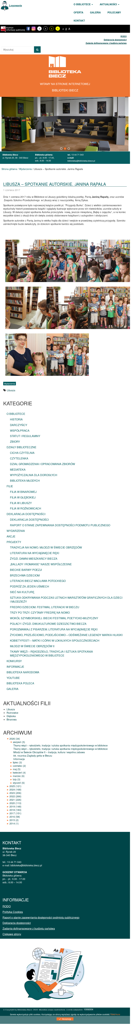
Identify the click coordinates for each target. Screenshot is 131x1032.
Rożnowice (12, 712)
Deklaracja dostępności (115, 39)
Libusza (11, 390)
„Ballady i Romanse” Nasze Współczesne (41, 564)
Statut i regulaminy (25, 436)
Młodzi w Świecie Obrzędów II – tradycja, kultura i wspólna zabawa (49, 752)
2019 (15, 806)
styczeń (19, 782)
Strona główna (9, 169)
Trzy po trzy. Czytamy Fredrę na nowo (40, 612)
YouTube (13, 678)
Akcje (11, 536)
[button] (61, 148)
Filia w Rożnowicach (25, 508)
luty (16, 779)
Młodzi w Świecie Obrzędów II (32, 646)
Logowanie (15, 5)
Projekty (14, 542)
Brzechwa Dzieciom (25, 575)
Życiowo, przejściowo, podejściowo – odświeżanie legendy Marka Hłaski (66, 635)
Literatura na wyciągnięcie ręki (34, 553)
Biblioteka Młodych (25, 481)
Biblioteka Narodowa (23, 672)
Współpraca (19, 430)
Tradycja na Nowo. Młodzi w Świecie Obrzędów (46, 547)
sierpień (19, 742)
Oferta (78, 12)
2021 (15, 799)
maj (16, 769)
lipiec (17, 762)
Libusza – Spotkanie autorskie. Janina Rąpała (54, 184)
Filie (10, 486)
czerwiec (19, 765)
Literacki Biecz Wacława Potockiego (38, 581)
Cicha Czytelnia (22, 453)
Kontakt (79, 20)
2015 (14, 820)
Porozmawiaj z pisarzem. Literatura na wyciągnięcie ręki (53, 629)
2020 (15, 803)
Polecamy (114, 12)
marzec (19, 776)
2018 (15, 810)
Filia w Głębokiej (23, 497)
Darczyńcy (18, 425)
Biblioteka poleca (20, 683)
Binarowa (12, 719)
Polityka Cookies (13, 912)
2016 (14, 816)
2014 (14, 823)
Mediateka (18, 469)
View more (115, 1014)
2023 (15, 793)
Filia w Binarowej (23, 492)
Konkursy (14, 661)
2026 (14, 738)
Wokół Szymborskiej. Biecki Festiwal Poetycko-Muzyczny (54, 618)
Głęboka (11, 716)
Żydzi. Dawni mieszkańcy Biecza (33, 559)
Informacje (15, 667)
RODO (124, 36)
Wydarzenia (25, 169)
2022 (15, 796)
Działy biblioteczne (21, 447)
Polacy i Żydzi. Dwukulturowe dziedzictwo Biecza (48, 624)
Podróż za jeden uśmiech (29, 586)
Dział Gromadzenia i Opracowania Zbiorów (42, 464)
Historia (16, 419)
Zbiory (15, 441)
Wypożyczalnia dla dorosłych (33, 475)
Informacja (19, 759)
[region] (65, 124)
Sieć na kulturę (22, 592)
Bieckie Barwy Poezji (26, 570)
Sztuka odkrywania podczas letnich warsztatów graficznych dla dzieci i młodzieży (66, 599)
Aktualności (109, 4)
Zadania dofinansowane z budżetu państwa (106, 43)
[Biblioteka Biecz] (65, 66)
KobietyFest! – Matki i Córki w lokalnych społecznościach (54, 640)
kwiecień (19, 772)
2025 (15, 786)
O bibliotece (82, 4)
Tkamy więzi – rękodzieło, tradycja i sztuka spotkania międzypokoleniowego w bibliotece (51, 653)
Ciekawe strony (12, 934)
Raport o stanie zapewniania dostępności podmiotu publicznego (60, 525)
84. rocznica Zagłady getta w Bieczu (32, 755)
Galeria (95, 12)
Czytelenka (19, 458)
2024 (15, 789)
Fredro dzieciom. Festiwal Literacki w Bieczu (44, 607)
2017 (15, 813)
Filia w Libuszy (21, 503)
